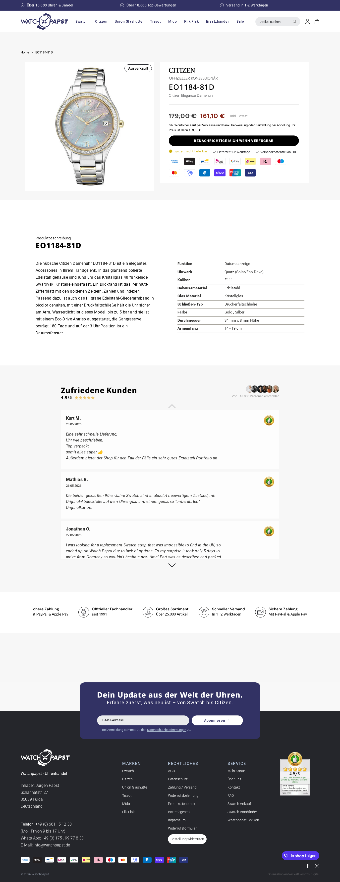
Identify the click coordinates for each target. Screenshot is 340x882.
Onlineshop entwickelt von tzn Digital (293, 874)
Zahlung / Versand (182, 787)
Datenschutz (178, 779)
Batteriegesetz (179, 812)
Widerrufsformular (182, 828)
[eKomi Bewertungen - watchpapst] (295, 774)
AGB (171, 771)
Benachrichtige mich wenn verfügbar (234, 141)
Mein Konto (236, 771)
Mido (126, 804)
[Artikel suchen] (294, 21)
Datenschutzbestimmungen (166, 730)
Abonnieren (214, 720)
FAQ (230, 795)
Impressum (176, 820)
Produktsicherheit (181, 804)
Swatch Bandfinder (242, 812)
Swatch (128, 771)
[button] (81, 21)
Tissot (127, 795)
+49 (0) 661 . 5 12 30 (53, 824)
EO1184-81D (44, 52)
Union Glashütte (134, 787)
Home (25, 52)
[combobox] (277, 21)
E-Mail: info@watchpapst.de (45, 845)
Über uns (234, 779)
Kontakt (233, 787)
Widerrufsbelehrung (183, 795)
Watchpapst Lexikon (243, 820)
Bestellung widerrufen (187, 839)
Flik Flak (128, 812)
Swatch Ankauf (239, 804)
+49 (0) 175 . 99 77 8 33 (63, 838)
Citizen (127, 779)
